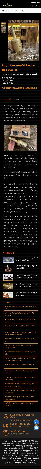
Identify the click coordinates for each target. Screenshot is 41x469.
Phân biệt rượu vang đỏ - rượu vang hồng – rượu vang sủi (26, 276)
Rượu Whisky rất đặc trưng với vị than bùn (26, 294)
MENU (37, 6)
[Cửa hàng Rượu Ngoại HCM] (7, 5)
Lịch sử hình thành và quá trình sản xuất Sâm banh (26, 285)
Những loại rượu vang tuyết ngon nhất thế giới (27, 259)
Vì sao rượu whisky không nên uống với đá (26, 267)
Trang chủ (6, 11)
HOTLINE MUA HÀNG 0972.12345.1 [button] (20, 88)
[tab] (9, 99)
